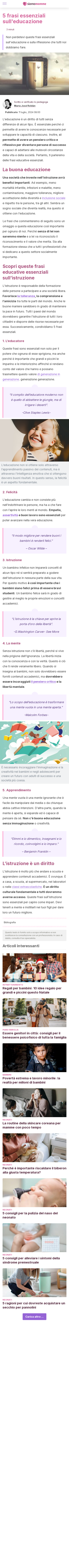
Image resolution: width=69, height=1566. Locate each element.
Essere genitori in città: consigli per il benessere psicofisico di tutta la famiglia (34, 1035)
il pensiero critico (43, 681)
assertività (10, 515)
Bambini (7, 1075)
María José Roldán (24, 105)
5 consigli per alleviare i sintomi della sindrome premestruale (31, 1260)
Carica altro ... (34, 1316)
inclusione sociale (53, 198)
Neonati (7, 1120)
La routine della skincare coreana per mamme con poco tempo (32, 1125)
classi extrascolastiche (27, 886)
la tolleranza (26, 296)
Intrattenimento (13, 985)
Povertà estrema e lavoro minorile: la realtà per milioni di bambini (31, 1080)
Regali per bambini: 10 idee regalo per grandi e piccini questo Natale (32, 990)
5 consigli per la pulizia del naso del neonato (30, 1215)
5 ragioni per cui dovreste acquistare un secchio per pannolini (34, 1305)
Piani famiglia (10, 1030)
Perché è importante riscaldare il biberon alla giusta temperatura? (34, 1170)
